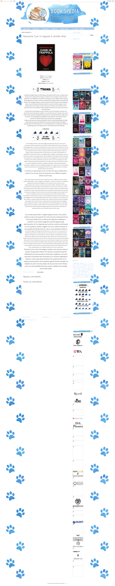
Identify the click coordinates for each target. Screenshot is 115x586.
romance (78, 277)
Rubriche (54, 29)
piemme (91, 275)
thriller (74, 278)
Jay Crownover (88, 267)
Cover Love (78, 264)
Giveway (80, 266)
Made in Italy (81, 270)
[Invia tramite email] (37, 272)
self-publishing (82, 277)
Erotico (89, 264)
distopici (78, 275)
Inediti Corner (64, 29)
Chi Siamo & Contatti (78, 29)
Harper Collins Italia (88, 266)
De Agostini (84, 264)
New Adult (87, 270)
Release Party (91, 271)
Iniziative (83, 267)
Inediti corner (76, 267)
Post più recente (26, 317)
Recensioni (45, 29)
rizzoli (74, 277)
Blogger (65, 583)
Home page (26, 29)
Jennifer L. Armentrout (82, 268)
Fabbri (92, 264)
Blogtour (82, 263)
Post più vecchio (65, 317)
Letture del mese (76, 270)
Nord (79, 271)
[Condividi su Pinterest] (42, 272)
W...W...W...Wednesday (78, 274)
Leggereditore (90, 268)
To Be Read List (85, 273)
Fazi (78, 266)
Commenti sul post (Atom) (30, 319)
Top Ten (91, 273)
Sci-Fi (79, 273)
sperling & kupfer (89, 277)
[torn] (77, 69)
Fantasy (74, 266)
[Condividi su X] (40, 272)
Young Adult (87, 274)
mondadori (86, 275)
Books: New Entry (87, 263)
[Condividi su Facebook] (41, 272)
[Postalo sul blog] (39, 272)
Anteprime (36, 29)
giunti (82, 275)
